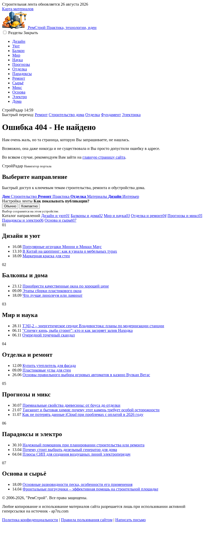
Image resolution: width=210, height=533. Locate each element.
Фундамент (111, 114)
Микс (17, 87)
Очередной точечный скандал (48, 335)
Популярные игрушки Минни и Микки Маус (62, 246)
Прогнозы (21, 64)
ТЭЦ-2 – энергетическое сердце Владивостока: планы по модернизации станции (93, 326)
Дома (17, 101)
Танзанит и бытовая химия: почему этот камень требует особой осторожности (91, 410)
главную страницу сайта (103, 157)
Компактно (29, 206)
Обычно (10, 206)
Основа (18, 92)
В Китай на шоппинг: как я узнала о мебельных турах (70, 251)
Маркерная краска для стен (46, 256)
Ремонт (18, 78)
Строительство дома (66, 114)
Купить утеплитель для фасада (49, 365)
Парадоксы (22, 73)
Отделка (19, 69)
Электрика (131, 114)
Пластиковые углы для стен (47, 370)
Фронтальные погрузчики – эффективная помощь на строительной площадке (90, 489)
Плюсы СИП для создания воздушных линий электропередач (76, 454)
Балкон (18, 50)
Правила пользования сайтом (86, 520)
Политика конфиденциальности (30, 520)
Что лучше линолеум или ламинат (52, 295)
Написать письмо (130, 520)
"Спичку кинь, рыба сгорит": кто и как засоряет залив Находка (77, 330)
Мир (16, 55)
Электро (19, 97)
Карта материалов (18, 9)
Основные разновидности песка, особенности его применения (77, 484)
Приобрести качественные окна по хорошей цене (66, 286)
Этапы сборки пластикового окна (52, 291)
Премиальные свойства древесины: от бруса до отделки (71, 405)
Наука (17, 60)
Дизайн (18, 41)
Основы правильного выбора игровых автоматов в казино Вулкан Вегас (86, 375)
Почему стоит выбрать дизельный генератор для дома (70, 449)
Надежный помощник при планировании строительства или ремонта (83, 445)
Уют (16, 46)
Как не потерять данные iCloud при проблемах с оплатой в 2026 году (82, 414)
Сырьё (18, 83)
